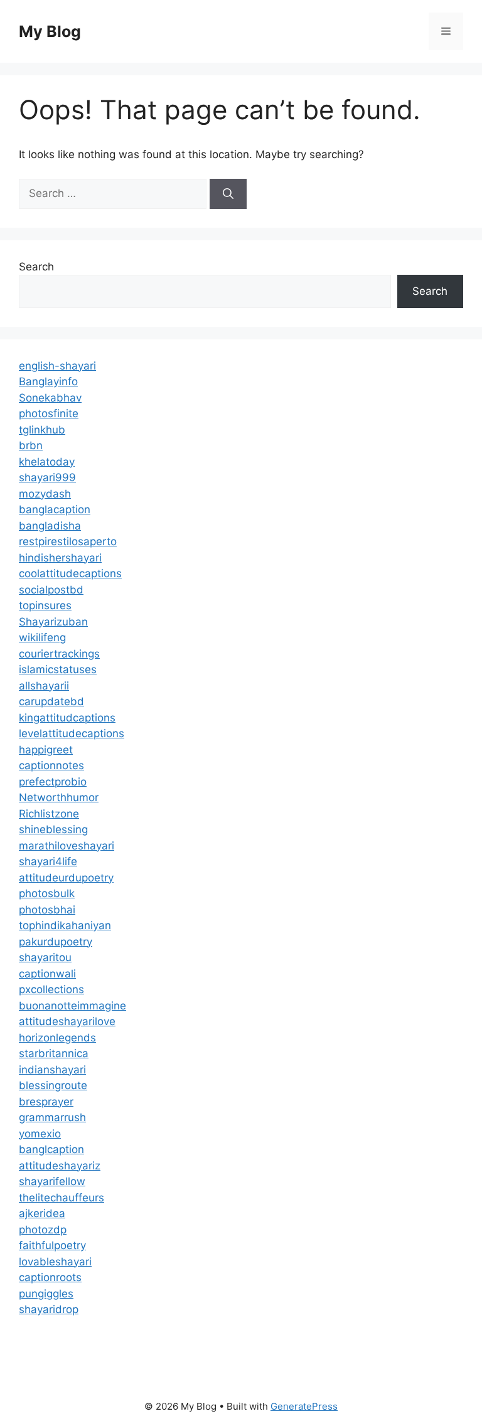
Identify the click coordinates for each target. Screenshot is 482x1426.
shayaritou (45, 957)
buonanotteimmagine (72, 1005)
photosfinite (48, 413)
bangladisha (50, 525)
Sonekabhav (50, 397)
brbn (31, 445)
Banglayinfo (48, 381)
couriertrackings (59, 653)
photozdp (43, 1229)
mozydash (45, 493)
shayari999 (47, 477)
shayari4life (48, 861)
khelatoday (47, 461)
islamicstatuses (58, 669)
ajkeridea (42, 1213)
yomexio (40, 1133)
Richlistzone (49, 813)
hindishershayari (60, 557)
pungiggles (46, 1293)
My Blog (50, 31)
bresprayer (46, 1101)
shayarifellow (52, 1181)
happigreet (46, 749)
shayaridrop (48, 1309)
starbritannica (53, 1053)
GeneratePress (304, 1406)
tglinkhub (42, 429)
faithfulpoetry (52, 1245)
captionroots (50, 1277)
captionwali (47, 973)
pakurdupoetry (55, 941)
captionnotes (51, 765)
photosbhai (47, 909)
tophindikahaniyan (65, 925)
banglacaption (54, 509)
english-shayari (57, 365)
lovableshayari (55, 1261)
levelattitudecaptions (71, 733)
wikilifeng (42, 637)
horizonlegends (57, 1037)
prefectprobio (53, 781)
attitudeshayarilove (67, 1021)
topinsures (45, 605)
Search (36, 266)
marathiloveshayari (66, 845)
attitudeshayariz (59, 1165)
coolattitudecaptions (70, 573)
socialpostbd (51, 589)
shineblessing (53, 829)
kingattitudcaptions (67, 717)
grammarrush (52, 1117)
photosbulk (47, 893)
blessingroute (53, 1085)
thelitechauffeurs (61, 1197)
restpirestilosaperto (68, 541)
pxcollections (51, 989)
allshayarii (44, 685)
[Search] (228, 194)
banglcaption (51, 1149)
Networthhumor (59, 797)
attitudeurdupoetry (66, 877)
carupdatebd (51, 701)
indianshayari (52, 1069)
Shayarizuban (53, 621)
